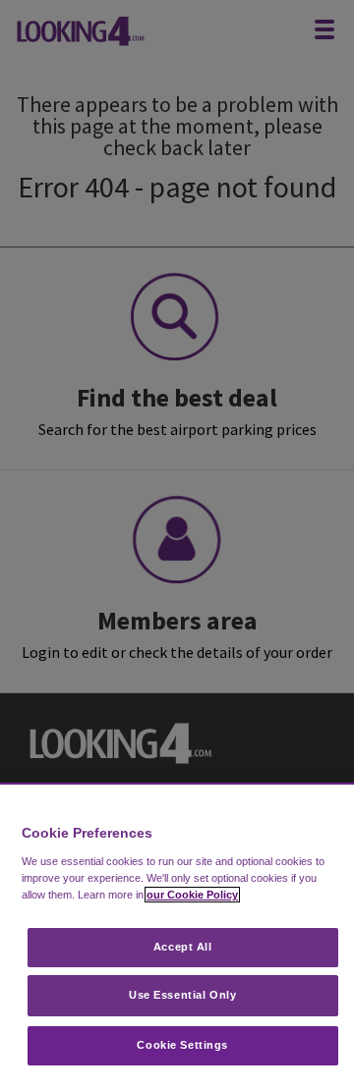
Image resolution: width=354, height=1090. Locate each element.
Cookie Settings (182, 1045)
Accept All (182, 947)
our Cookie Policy (192, 894)
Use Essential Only (182, 995)
